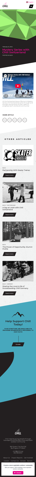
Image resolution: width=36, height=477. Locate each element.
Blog (11, 55)
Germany (10, 284)
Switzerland (11, 205)
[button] (5, 120)
